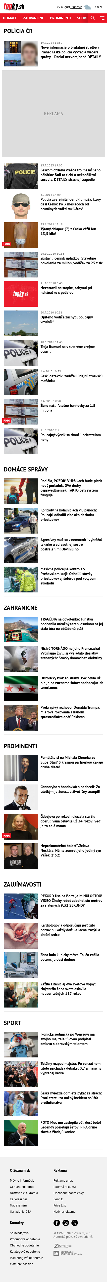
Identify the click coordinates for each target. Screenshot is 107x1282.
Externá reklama (65, 1187)
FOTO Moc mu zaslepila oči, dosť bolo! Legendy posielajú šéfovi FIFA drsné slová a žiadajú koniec (71, 1127)
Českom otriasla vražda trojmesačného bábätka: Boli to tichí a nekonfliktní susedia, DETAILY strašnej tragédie (71, 175)
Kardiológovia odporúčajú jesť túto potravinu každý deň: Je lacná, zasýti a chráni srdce (70, 930)
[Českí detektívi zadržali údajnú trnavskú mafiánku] (21, 382)
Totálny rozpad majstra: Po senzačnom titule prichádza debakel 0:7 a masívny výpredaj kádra (71, 1068)
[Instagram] (65, 1223)
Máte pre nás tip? (21, 1264)
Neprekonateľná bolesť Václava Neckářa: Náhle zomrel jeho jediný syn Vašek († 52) (71, 850)
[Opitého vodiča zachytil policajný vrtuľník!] (21, 323)
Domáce (10, 18)
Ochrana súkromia (22, 1187)
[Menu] (102, 18)
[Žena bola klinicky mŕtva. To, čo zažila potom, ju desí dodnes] (21, 965)
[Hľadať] (92, 18)
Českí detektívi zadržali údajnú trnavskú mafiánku (72, 378)
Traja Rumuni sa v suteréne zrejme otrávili (68, 349)
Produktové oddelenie (25, 1239)
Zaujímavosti (23, 884)
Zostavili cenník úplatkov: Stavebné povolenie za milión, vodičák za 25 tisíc (72, 260)
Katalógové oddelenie (25, 1251)
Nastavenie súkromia (24, 1193)
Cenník (58, 1199)
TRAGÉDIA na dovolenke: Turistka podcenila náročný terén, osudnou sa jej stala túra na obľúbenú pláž (72, 624)
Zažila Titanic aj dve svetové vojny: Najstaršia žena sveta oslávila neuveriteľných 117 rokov (68, 989)
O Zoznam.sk (20, 1170)
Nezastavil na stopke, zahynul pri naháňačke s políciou (66, 290)
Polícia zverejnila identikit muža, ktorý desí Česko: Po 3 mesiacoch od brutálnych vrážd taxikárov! (71, 204)
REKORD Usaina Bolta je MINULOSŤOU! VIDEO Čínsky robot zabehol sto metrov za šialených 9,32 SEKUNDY (71, 901)
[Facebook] (57, 1223)
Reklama (60, 1170)
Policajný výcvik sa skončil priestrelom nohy (71, 437)
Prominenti (60, 18)
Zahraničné (33, 18)
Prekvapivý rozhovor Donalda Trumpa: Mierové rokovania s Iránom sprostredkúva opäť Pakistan (70, 712)
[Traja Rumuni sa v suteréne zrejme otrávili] (21, 353)
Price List (60, 1205)
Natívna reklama (64, 1211)
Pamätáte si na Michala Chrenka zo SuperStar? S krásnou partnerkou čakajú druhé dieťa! (72, 762)
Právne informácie (22, 1180)
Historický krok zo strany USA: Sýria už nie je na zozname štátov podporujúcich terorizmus (72, 683)
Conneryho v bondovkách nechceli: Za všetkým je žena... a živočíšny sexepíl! (70, 789)
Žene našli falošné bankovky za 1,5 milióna (68, 408)
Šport (82, 18)
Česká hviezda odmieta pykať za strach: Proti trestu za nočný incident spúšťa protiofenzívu (71, 1098)
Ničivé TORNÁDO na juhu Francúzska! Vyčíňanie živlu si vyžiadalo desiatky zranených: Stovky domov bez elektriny (71, 653)
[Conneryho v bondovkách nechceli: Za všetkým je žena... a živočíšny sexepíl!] (21, 797)
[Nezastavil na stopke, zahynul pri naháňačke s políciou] (21, 294)
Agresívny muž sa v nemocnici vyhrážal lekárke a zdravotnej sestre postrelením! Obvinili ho (71, 544)
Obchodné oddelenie (24, 1245)
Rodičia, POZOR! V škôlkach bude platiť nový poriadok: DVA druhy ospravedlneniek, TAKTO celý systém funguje (71, 487)
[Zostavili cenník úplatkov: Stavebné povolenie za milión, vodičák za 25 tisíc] (21, 264)
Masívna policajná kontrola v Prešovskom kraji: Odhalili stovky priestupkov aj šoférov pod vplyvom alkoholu (68, 576)
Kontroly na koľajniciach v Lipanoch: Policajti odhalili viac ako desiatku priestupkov (69, 515)
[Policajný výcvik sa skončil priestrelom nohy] (21, 441)
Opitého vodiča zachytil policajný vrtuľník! (67, 319)
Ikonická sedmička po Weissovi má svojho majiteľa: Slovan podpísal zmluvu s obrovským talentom (68, 1039)
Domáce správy (26, 469)
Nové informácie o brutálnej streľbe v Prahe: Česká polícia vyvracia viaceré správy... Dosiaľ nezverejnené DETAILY (71, 52)
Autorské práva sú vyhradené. (73, 1237)
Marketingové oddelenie (26, 1258)
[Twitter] (74, 1223)
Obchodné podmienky (69, 1193)
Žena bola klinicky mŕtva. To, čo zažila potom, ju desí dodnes (70, 957)
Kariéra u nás (18, 1199)
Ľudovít (76, 7)
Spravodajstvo (19, 1233)
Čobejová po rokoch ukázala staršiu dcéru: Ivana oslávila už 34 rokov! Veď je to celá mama (71, 821)
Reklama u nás (63, 1180)
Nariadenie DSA (20, 1211)
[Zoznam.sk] (62, 1247)
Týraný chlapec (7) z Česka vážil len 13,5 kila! (68, 231)
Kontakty (17, 1222)
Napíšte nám (18, 1205)
